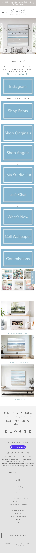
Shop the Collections (18, 40)
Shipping (18, 514)
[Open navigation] (2, 12)
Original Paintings (18, 487)
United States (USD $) (17, 535)
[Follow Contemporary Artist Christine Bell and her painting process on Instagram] (18, 86)
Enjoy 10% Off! (33, 277)
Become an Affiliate (18, 511)
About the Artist (18, 502)
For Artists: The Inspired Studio (18, 499)
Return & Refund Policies (18, 517)
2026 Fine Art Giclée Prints (18, 362)
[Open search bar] (7, 12)
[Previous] (2, 3)
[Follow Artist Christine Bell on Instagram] (18, 280)
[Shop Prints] (18, 110)
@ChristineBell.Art (18, 74)
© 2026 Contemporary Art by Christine (15, 544)
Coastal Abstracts (18, 399)
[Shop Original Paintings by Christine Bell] (18, 132)
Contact (18, 496)
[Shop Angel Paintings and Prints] (18, 152)
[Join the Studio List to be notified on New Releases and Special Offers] (18, 174)
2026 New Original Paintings (18, 333)
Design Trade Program (18, 508)
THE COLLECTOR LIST (13, 457)
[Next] (34, 3)
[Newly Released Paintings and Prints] (18, 216)
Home (18, 484)
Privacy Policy (18, 519)
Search (18, 523)
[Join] (31, 472)
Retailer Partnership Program (18, 505)
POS (28, 544)
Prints (18, 490)
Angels (18, 493)
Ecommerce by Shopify (18, 546)
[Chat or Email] (18, 194)
